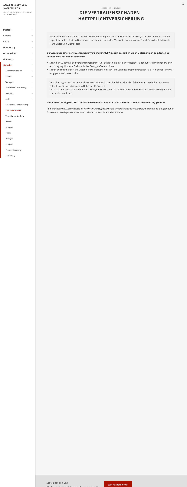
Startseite (7, 29)
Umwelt (8, 121)
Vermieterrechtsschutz (14, 116)
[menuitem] (115, 8)
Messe (8, 133)
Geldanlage (8, 59)
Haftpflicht (9, 93)
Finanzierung (9, 47)
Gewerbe (7, 65)
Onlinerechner (10, 53)
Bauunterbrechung (13, 150)
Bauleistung (10, 155)
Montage (9, 127)
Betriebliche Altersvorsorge (16, 87)
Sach (7, 99)
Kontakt (7, 35)
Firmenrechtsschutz (13, 70)
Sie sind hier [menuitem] (106, 8)
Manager (9, 138)
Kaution (8, 76)
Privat (6, 41)
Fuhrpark (9, 144)
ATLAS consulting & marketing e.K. (17, 9)
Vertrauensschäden (13, 110)
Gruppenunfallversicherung (16, 104)
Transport (9, 82)
